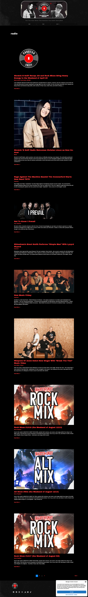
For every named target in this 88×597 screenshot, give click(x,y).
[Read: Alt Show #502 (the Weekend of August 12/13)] (44, 469)
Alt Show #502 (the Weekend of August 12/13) (36, 492)
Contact (75, 594)
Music (15, 154)
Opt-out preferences (69, 594)
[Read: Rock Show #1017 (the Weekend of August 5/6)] (44, 533)
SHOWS (29, 80)
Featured (16, 181)
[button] (85, 581)
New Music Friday (22, 295)
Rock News (23, 80)
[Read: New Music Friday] (44, 281)
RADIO (57, 24)
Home (29, 24)
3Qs (15, 223)
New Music (16, 365)
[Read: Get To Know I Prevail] (36, 209)
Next (76, 575)
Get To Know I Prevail (24, 221)
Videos (21, 365)
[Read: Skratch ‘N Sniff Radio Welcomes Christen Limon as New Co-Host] (38, 123)
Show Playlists (17, 429)
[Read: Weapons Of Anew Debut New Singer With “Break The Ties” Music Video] (44, 338)
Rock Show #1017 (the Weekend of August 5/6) (37, 556)
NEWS (43, 24)
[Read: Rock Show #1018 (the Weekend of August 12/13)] (44, 404)
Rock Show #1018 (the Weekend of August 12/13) (38, 427)
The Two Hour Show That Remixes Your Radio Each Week (44, 20)
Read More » (17, 88)
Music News (17, 80)
